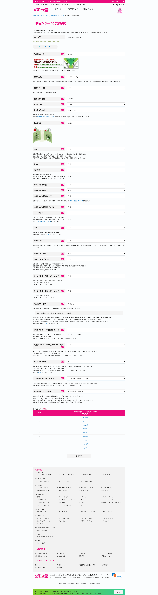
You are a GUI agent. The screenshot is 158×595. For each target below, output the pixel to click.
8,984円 (85, 433)
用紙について (61, 565)
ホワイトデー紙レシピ (65, 481)
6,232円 (85, 421)
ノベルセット (106, 475)
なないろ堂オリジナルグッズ (45, 537)
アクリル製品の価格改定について (57, 1)
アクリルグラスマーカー (44, 521)
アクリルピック (63, 521)
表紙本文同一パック (43, 490)
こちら (48, 234)
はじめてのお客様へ (41, 553)
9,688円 (85, 436)
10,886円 (85, 444)
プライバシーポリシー (41, 568)
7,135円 (85, 425)
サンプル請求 (41, 543)
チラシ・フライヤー (108, 500)
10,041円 (85, 440)
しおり (83, 502)
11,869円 (85, 448)
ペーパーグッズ (39, 494)
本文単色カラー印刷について (45, 117)
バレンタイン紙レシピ (43, 481)
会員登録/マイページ (41, 556)
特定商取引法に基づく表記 (87, 565)
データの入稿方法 (107, 553)
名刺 (38, 497)
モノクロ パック (107, 488)
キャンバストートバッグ (88, 512)
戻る (80, 456)
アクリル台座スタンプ (87, 518)
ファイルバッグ (107, 512)
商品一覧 (38, 469)
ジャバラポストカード (109, 497)
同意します (118, 592)
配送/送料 (82, 556)
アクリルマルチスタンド (88, 521)
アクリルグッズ (39, 516)
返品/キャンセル (106, 556)
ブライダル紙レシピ (86, 481)
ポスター (83, 500)
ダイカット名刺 (63, 497)
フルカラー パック (42, 488)
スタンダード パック (87, 488)
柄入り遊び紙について (76, 201)
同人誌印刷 (38, 485)
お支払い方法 (61, 556)
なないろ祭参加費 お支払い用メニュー (46, 528)
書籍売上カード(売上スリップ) (111, 502)
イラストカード (41, 500)
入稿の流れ (82, 553)
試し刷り (105, 490)
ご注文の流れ (61, 553)
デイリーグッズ (39, 509)
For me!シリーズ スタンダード (68, 475)
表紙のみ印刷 (63, 490)
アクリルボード (107, 521)
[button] (117, 576)
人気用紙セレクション (87, 475)
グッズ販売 (38, 534)
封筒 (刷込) (62, 502)
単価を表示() (40, 409)
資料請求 (37, 541)
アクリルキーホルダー (43, 518)
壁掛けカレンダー (42, 512)
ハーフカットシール (65, 505)
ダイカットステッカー (43, 505)
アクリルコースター (108, 518)
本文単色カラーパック (65, 488)
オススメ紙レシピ (40, 479)
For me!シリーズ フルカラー (45, 475)
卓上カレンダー (63, 512)
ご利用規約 (105, 565)
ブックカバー (85, 490)
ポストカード (85, 497)
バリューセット (39, 472)
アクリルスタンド (64, 518)
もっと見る (115, 1)
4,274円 (85, 417)
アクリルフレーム (42, 524)
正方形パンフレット (43, 502)
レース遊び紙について (44, 221)
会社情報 (59, 568)
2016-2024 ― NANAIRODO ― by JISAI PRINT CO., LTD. (77, 583)
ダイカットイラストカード (67, 500)
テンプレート (46, 47)
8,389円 (85, 429)
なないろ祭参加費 (42, 530)
